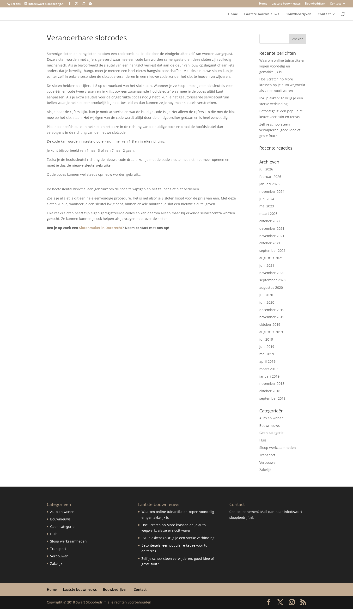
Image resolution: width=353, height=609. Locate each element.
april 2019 (267, 361)
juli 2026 (266, 169)
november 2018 (271, 383)
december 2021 (271, 228)
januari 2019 (269, 376)
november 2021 (271, 236)
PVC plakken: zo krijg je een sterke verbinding (177, 538)
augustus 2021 (271, 258)
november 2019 (271, 317)
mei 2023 (266, 206)
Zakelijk (265, 469)
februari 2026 (270, 176)
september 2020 (272, 280)
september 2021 (272, 250)
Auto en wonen (271, 418)
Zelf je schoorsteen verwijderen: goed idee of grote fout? (279, 130)
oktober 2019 (269, 324)
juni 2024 (266, 199)
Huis (263, 440)
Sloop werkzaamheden (277, 447)
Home (263, 4)
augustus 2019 (271, 332)
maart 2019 (268, 369)
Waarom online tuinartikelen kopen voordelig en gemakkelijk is (282, 66)
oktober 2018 (269, 391)
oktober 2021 (269, 243)
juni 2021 (266, 265)
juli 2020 (266, 295)
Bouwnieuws (269, 425)
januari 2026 (269, 184)
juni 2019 (266, 346)
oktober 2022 (269, 221)
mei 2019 (266, 354)
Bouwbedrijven (315, 4)
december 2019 (271, 310)
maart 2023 (268, 213)
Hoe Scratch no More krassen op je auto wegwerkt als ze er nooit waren (282, 85)
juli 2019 (266, 339)
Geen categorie (271, 432)
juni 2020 (266, 302)
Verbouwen (268, 462)
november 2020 (271, 273)
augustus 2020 (271, 287)
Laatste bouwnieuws (286, 4)
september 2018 (272, 398)
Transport (267, 455)
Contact (335, 4)
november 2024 (271, 191)
